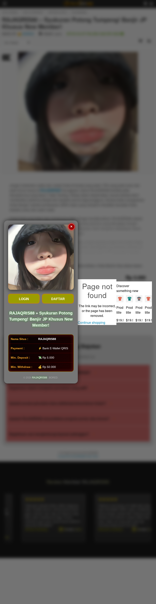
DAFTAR (58, 299)
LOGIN (24, 299)
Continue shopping (91, 322)
